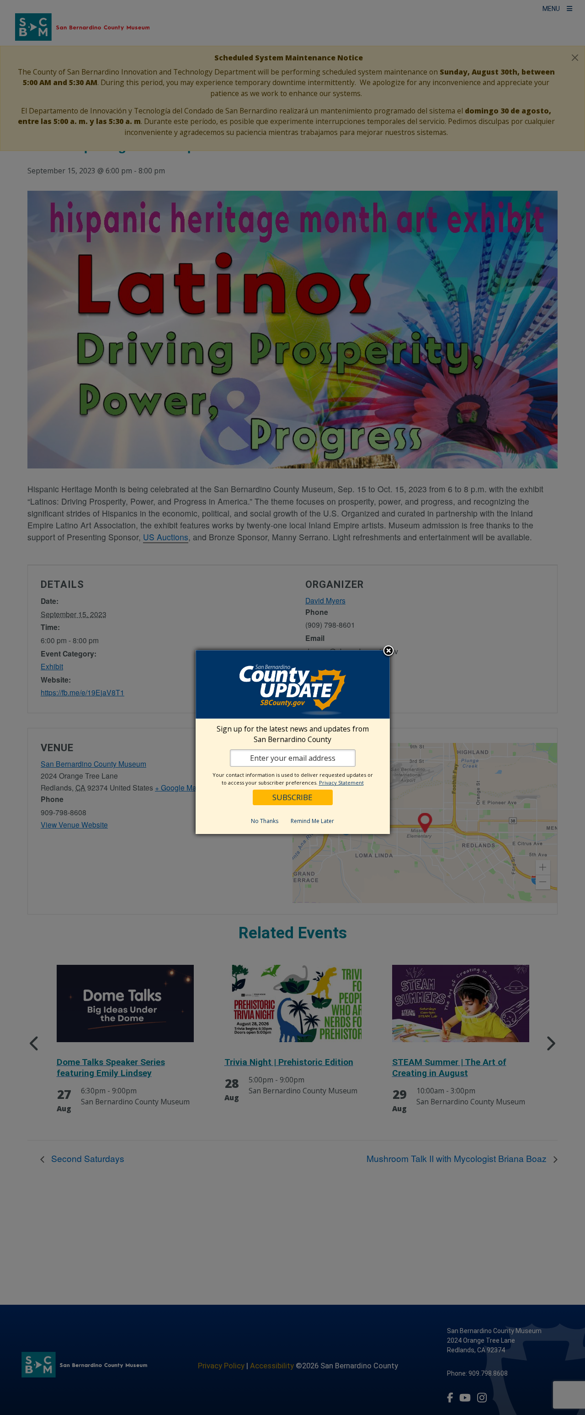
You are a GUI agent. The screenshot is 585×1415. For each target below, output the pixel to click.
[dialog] (293, 742)
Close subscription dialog (388, 651)
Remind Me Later (312, 820)
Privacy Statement (341, 782)
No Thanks (264, 820)
